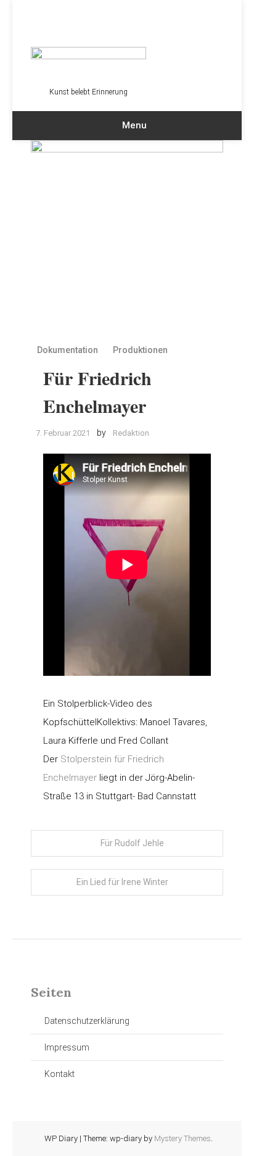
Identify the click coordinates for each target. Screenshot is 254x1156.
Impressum (66, 1047)
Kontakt (59, 1074)
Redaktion (131, 433)
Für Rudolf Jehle (132, 843)
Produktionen (140, 350)
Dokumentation (67, 350)
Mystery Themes (182, 1138)
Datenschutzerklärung (86, 1021)
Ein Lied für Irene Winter (122, 882)
